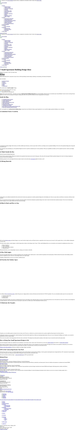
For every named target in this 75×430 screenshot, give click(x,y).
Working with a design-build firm (6, 347)
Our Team (4, 25)
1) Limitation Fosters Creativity (7, 99)
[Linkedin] (0, 74)
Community (4, 83)
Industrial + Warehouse (8, 13)
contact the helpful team (19, 354)
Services (3, 17)
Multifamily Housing (8, 15)
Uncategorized (4, 86)
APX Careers (4, 31)
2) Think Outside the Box (6, 100)
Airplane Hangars (7, 6)
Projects (3, 5)
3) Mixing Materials (5, 101)
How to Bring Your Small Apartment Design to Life (11, 106)
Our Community (7, 26)
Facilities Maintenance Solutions (10, 20)
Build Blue (4, 27)
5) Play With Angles (5, 103)
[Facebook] (1, 74)
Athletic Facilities (7, 7)
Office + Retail (7, 16)
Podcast (5, 418)
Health (3, 85)
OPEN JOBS (39, 0)
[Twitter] (3, 74)
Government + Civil (7, 10)
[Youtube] (4, 74)
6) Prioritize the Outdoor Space (7, 104)
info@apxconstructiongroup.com (5, 389)
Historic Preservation (8, 11)
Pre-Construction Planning (9, 23)
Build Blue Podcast (7, 29)
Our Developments (5, 24)
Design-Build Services (8, 19)
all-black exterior (8, 240)
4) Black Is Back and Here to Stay (8, 102)
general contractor (50, 342)
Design (3, 84)
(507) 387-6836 (10, 0)
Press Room (6, 30)
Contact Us (4, 411)
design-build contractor (64, 342)
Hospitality (6, 12)
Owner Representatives (8, 21)
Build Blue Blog (7, 28)
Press (5, 419)
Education (6, 9)
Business (3, 82)
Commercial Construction (8, 18)
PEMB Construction (7, 22)
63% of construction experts (9, 293)
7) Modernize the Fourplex (6, 105)
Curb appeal (33, 158)
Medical (5, 14)
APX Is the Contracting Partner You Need (9, 107)
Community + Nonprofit (8, 8)
